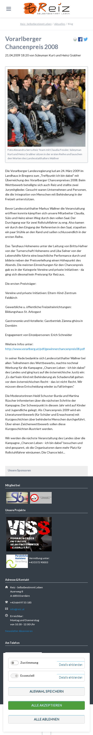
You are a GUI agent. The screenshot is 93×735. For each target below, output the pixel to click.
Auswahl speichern (47, 691)
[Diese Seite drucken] (75, 40)
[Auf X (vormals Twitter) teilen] (85, 40)
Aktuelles (59, 23)
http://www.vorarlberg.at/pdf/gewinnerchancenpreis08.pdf (45, 349)
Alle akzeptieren (46, 705)
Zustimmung (29, 662)
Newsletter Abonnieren (19, 631)
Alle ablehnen (46, 719)
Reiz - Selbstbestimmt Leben (36, 23)
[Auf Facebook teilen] (80, 40)
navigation (8, 9)
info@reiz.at (17, 609)
